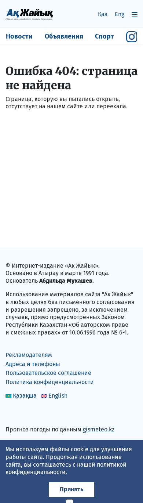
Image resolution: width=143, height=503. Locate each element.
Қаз (102, 14)
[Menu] (135, 14)
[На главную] (29, 14)
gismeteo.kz (98, 429)
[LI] (22, 413)
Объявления (64, 36)
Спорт (104, 36)
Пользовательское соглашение (48, 372)
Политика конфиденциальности (50, 382)
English (57, 395)
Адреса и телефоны (33, 364)
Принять (71, 489)
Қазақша (25, 395)
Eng (119, 14)
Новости (19, 36)
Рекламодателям (29, 354)
